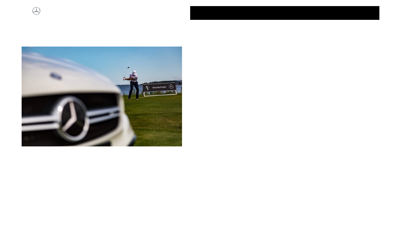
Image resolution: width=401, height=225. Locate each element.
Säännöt (334, 13)
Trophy (346, 13)
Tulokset (359, 13)
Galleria (199, 13)
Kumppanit (279, 13)
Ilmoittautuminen (228, 13)
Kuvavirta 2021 (298, 13)
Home (211, 13)
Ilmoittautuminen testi (256, 13)
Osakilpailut (318, 13)
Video (371, 13)
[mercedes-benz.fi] (36, 13)
